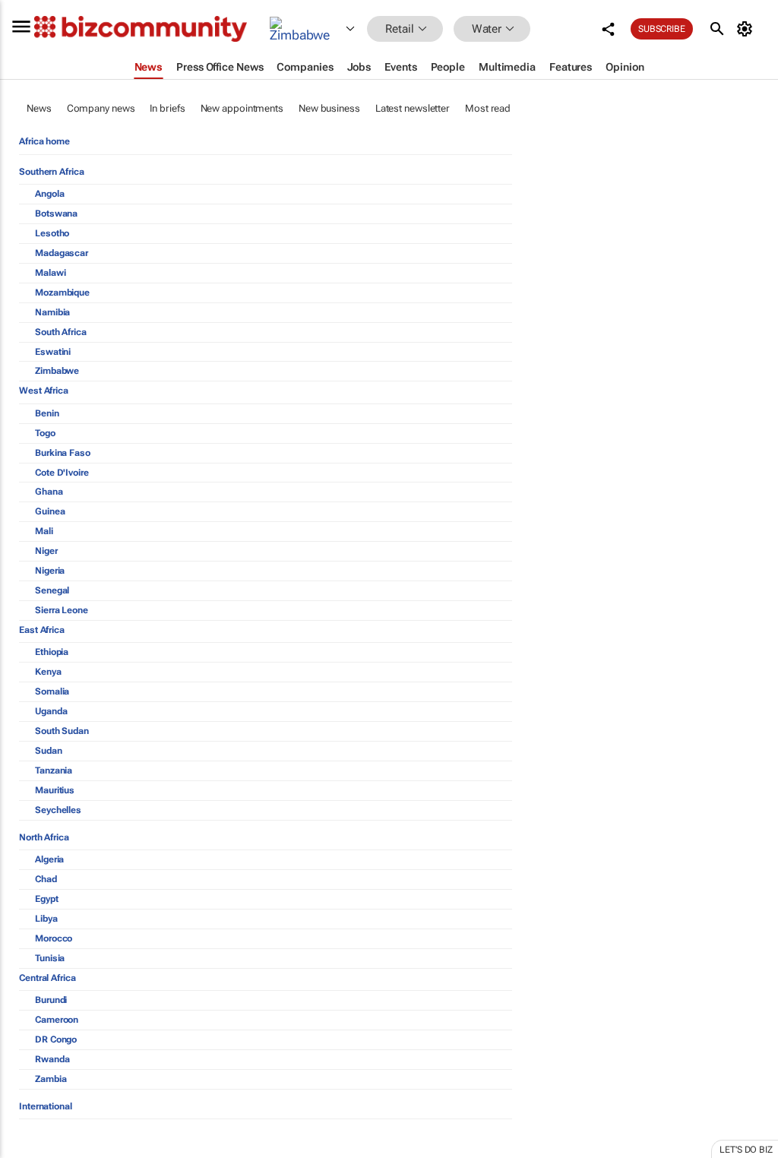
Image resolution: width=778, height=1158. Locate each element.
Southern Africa (51, 171)
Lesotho (52, 233)
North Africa (44, 837)
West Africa (43, 390)
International (45, 1106)
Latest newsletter (412, 108)
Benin (47, 413)
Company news (101, 108)
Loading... (29, 1150)
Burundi (51, 1000)
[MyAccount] (747, 28)
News (39, 108)
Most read (488, 108)
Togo (45, 433)
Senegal (52, 590)
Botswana (56, 213)
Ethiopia (51, 652)
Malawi (50, 272)
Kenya (48, 671)
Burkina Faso (62, 453)
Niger (46, 551)
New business (329, 108)
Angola (49, 193)
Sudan (48, 750)
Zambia (50, 1079)
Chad (46, 879)
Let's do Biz (746, 1149)
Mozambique (62, 292)
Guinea (50, 511)
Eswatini (53, 351)
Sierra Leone (61, 610)
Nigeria (50, 570)
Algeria (49, 859)
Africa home (44, 141)
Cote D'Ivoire (62, 472)
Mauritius (54, 790)
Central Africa (47, 978)
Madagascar (61, 253)
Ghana (49, 491)
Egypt (47, 899)
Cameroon (56, 1019)
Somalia (52, 691)
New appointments (242, 108)
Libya (46, 918)
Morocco (53, 938)
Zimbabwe (57, 370)
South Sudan (62, 731)
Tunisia (50, 958)
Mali (44, 531)
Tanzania (53, 770)
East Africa (42, 630)
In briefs (167, 108)
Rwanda (52, 1059)
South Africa (61, 332)
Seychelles (58, 810)
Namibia (52, 312)
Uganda (51, 711)
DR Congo (56, 1039)
